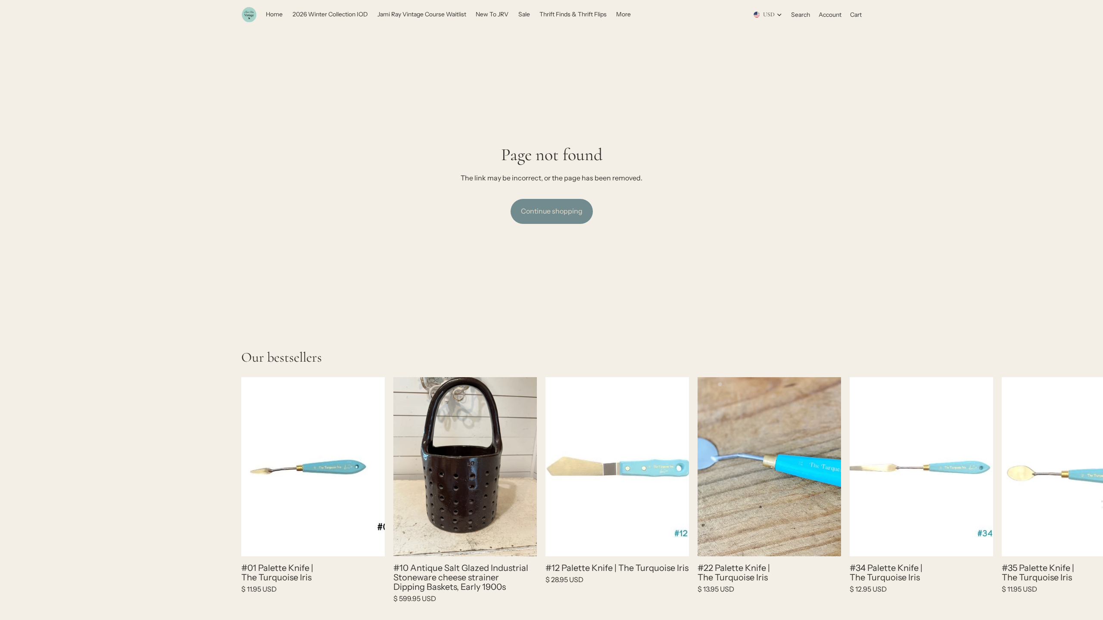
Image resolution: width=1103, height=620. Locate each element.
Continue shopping (552, 211)
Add (378, 542)
